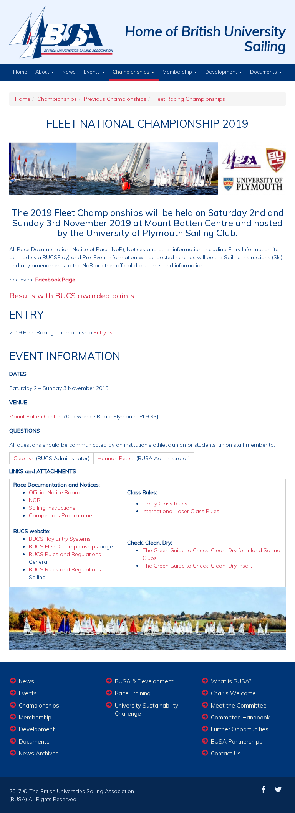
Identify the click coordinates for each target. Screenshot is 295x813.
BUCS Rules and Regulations (65, 554)
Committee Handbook (240, 717)
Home (20, 72)
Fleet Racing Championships (189, 98)
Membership (177, 72)
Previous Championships (115, 98)
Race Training (133, 693)
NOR (34, 500)
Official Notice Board (54, 492)
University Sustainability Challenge (146, 709)
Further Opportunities (239, 729)
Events (92, 72)
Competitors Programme (60, 515)
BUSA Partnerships (236, 741)
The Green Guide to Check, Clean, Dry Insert (197, 565)
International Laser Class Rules (181, 511)
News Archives (39, 753)
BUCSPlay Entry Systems (60, 538)
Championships (132, 72)
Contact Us (226, 753)
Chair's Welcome (233, 693)
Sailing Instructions (52, 507)
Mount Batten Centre (34, 416)
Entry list (104, 332)
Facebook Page (55, 279)
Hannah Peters (116, 458)
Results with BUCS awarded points (71, 295)
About (42, 72)
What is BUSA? (231, 681)
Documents (264, 72)
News (69, 72)
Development (221, 72)
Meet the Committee (239, 705)
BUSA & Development (144, 681)
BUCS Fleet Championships (63, 546)
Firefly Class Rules (165, 503)
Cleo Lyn (24, 458)
